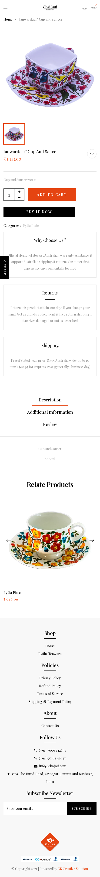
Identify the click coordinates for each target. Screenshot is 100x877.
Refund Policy (50, 685)
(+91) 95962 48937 (52, 758)
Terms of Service (50, 693)
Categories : (12, 225)
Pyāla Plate (12, 592)
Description (50, 400)
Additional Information (50, 412)
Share (5, 269)
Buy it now (39, 211)
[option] (50, 75)
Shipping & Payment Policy (50, 701)
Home (7, 19)
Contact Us (50, 725)
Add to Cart (52, 194)
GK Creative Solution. (73, 869)
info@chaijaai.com (52, 766)
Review (50, 424)
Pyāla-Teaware (50, 653)
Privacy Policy (50, 678)
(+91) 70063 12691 (52, 750)
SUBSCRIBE (81, 808)
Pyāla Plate (31, 225)
